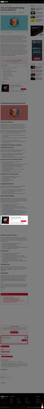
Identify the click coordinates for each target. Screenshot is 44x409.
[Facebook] (1, 351)
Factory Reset (5, 77)
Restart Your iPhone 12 (7, 69)
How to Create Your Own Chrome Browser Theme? (13, 300)
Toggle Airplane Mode (7, 72)
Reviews (18, 399)
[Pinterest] (7, 351)
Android (18, 1)
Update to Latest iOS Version (8, 76)
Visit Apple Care (6, 79)
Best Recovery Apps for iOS (8, 296)
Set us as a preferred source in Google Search (11, 61)
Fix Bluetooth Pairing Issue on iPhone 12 (9, 67)
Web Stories (27, 401)
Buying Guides (28, 402)
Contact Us (38, 399)
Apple (14, 1)
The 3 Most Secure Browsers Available (10, 299)
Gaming (28, 1)
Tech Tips (18, 401)
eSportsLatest (4, 402)
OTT (17, 398)
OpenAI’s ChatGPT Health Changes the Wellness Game (39, 71)
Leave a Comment (6, 346)
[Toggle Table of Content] (25, 65)
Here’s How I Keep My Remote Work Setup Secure (39, 67)
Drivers (26, 399)
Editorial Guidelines (39, 402)
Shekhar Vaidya (13, 12)
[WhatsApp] (5, 351)
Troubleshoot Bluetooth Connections (10, 71)
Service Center (9, 268)
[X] (3, 351)
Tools (32, 1)
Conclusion (4, 81)
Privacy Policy (38, 401)
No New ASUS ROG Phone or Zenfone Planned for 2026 (39, 78)
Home (2, 5)
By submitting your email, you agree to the (12, 342)
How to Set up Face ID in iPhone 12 (10, 301)
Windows (23, 1)
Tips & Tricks (5, 5)
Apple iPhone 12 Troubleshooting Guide (13, 279)
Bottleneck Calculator (37, 407)
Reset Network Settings (7, 74)
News (10, 1)
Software (26, 398)
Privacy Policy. (19, 342)
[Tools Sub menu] (34, 1)
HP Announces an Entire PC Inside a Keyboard (39, 74)
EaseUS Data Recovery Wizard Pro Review (11, 298)
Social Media (19, 402)
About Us (37, 398)
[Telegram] (9, 351)
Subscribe (24, 340)
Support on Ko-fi (14, 332)
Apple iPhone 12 (9, 356)
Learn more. (9, 32)
